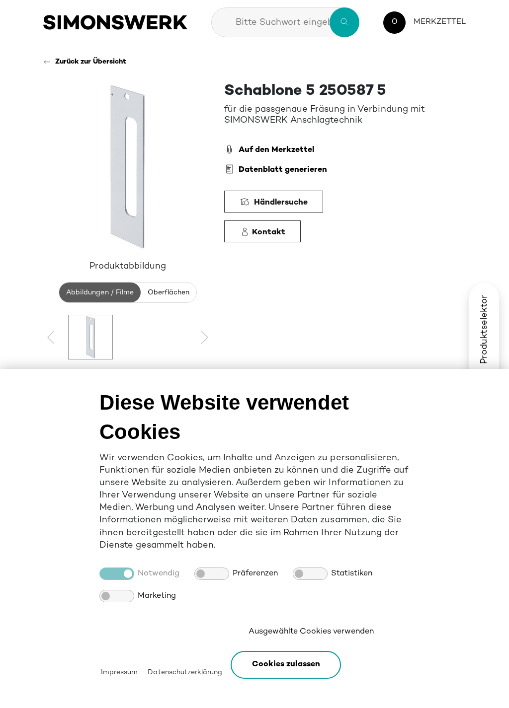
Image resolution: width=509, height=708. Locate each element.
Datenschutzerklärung (185, 672)
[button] (286, 665)
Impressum (119, 672)
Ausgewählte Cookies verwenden (311, 632)
